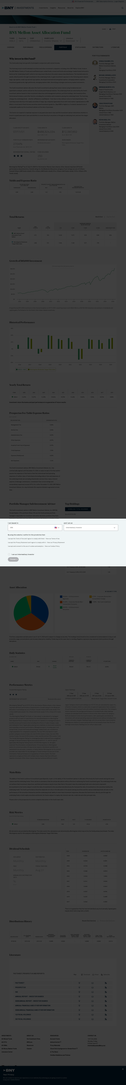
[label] (35, 527)
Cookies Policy (55, 546)
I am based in (13, 523)
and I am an (68, 523)
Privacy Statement (59, 542)
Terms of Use (55, 538)
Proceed (13, 559)
